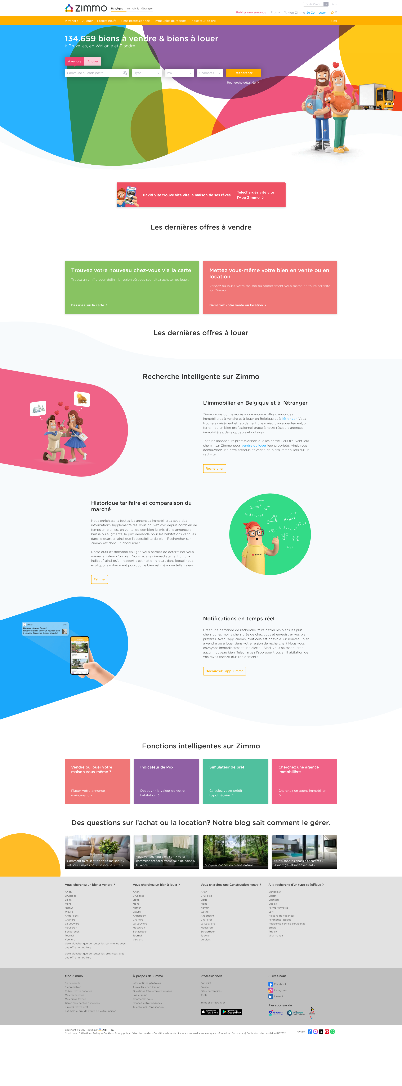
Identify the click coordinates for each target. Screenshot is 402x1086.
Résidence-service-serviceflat (286, 923)
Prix (170, 73)
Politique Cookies (103, 1033)
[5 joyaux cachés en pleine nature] (235, 850)
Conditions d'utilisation (78, 1033)
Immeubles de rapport (171, 20)
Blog (333, 20)
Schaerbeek (72, 931)
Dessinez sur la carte (88, 305)
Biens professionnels (135, 20)
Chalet (272, 895)
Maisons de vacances (281, 915)
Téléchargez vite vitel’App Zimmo (255, 194)
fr (333, 4)
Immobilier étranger (139, 8)
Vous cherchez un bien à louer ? (156, 885)
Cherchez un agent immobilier (302, 791)
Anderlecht (72, 915)
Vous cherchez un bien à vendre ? (90, 885)
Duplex (272, 903)
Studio (272, 927)
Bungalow (274, 891)
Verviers (70, 939)
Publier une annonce (251, 12)
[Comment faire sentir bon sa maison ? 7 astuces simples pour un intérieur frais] (97, 852)
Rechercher (243, 73)
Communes (238, 1033)
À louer (93, 61)
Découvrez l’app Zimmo (225, 671)
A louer (87, 20)
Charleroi (70, 919)
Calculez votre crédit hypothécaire (225, 793)
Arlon (68, 891)
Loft (270, 911)
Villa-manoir (275, 935)
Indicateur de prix (203, 20)
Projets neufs (106, 20)
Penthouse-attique (279, 919)
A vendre (71, 20)
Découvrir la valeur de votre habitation (162, 793)
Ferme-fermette (278, 907)
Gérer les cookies (142, 1033)
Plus (274, 12)
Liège (68, 899)
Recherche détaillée (241, 82)
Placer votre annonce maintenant (88, 793)
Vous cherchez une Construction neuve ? (231, 885)
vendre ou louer (253, 445)
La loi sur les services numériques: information (204, 1033)
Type (137, 73)
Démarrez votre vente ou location (236, 305)
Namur (69, 907)
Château (273, 899)
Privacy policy (122, 1033)
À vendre (74, 61)
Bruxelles (70, 895)
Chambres (206, 73)
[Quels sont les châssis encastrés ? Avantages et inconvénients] (304, 852)
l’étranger (289, 419)
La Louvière (72, 923)
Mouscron (71, 927)
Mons (68, 903)
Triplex (272, 931)
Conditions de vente (165, 1033)
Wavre (69, 911)
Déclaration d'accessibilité (261, 1033)
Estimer (100, 579)
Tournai (69, 935)
